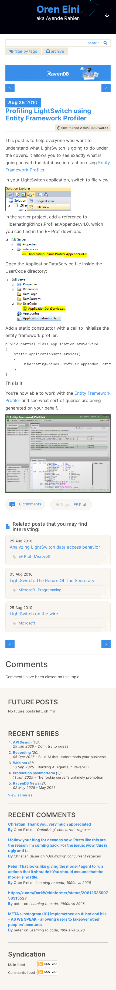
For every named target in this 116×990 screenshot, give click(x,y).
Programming (50, 589)
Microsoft (42, 556)
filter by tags (25, 51)
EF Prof (80, 504)
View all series (20, 795)
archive (57, 51)
